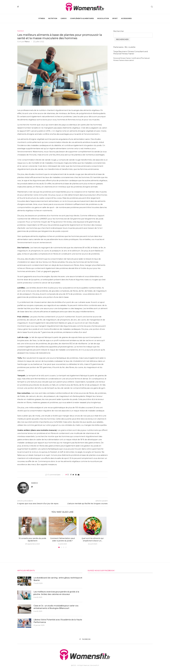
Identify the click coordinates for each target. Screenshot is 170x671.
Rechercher (118, 31)
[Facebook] (18, 7)
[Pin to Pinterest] (76, 475)
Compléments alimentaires (82, 18)
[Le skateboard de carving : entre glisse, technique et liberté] (24, 581)
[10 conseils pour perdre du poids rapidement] (32, 526)
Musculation (103, 18)
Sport (115, 18)
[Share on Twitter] (73, 475)
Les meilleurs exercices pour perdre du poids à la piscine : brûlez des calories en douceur (56, 593)
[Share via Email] (78, 475)
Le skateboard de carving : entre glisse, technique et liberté (58, 579)
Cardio (64, 18)
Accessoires (126, 18)
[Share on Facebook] (70, 475)
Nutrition (52, 18)
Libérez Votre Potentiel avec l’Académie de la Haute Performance (58, 621)
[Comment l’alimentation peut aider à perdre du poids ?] (62, 526)
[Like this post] (68, 475)
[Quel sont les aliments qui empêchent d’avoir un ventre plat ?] (93, 526)
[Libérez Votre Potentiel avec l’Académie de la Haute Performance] (24, 623)
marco (27, 42)
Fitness (42, 18)
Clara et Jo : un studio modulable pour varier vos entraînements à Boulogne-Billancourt (56, 607)
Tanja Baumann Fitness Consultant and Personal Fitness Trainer (130, 52)
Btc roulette (130, 47)
